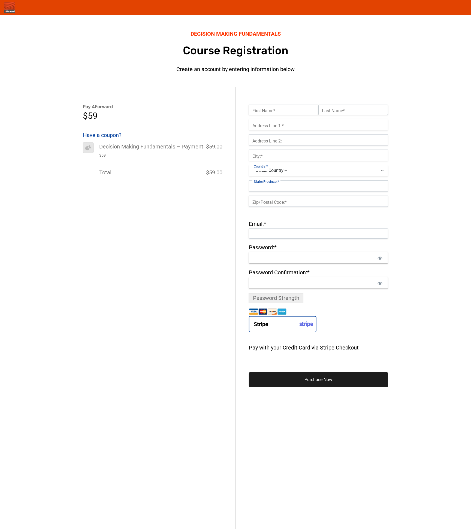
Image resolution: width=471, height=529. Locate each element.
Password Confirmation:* (279, 272)
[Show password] (380, 258)
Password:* (263, 247)
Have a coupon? (102, 135)
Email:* (257, 224)
